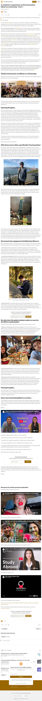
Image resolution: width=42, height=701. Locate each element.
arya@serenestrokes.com (5, 608)
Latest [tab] (5, 650)
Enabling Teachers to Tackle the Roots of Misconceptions (14, 653)
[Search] (40, 650)
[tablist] (5, 637)
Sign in (39, 1)
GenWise (5, 11)
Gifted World (17, 28)
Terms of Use (26, 679)
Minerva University (30, 34)
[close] (31, 662)
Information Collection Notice (20, 680)
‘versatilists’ (13, 40)
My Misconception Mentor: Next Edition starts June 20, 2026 (12, 654)
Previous (5, 628)
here (34, 70)
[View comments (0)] (6, 15)
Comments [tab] (3, 636)
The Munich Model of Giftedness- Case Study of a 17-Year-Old (15, 660)
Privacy (19, 693)
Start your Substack (18, 695)
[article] (21, 655)
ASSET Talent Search (5, 43)
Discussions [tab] (9, 650)
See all (3, 675)
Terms (22, 693)
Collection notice (27, 693)
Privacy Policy (29, 680)
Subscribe (34, 1)
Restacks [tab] (8, 636)
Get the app (26, 695)
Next (38, 628)
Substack (15, 698)
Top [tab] (2, 650)
